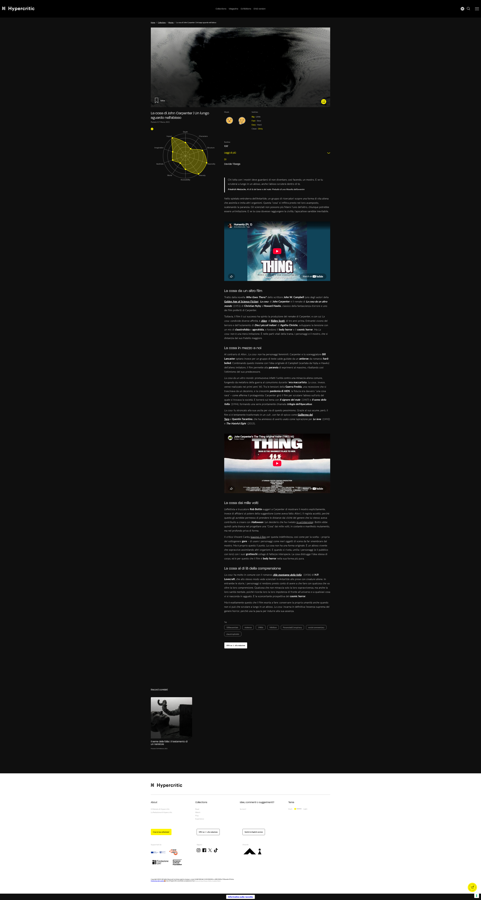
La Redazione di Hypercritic (161, 812)
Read (197, 809)
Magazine (233, 9)
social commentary (316, 627)
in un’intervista (304, 522)
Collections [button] (201, 802)
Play (197, 815)
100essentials (232, 627)
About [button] (154, 802)
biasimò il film (258, 536)
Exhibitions (246, 9)
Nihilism (273, 627)
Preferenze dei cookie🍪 (158, 881)
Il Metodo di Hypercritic (160, 809)
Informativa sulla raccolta (240, 897)
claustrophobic (232, 634)
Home (153, 23)
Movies (171, 23)
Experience (199, 819)
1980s (260, 627)
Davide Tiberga (232, 164)
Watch (197, 812)
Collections (221, 9)
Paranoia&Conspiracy (292, 627)
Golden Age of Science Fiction (241, 301)
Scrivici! (243, 809)
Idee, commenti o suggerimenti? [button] (257, 802)
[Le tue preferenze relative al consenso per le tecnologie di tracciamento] (476, 895)
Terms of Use (199, 881)
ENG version (260, 9)
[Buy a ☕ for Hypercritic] (235, 645)
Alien (264, 320)
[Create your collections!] (161, 832)
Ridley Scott (278, 320)
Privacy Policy (207, 881)
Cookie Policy (216, 881)
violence (248, 627)
